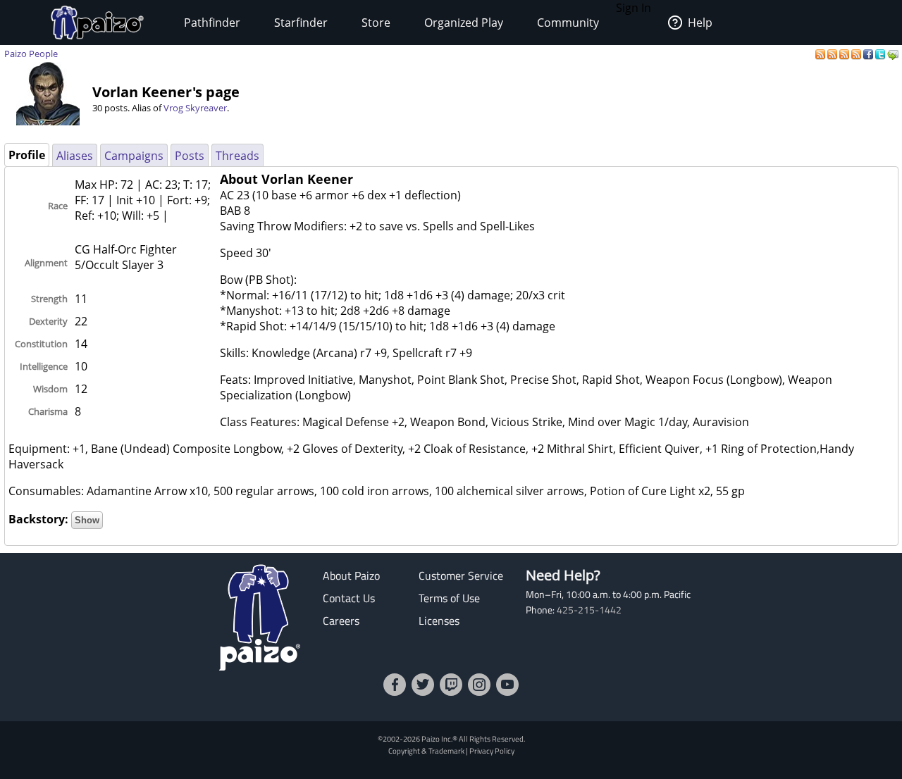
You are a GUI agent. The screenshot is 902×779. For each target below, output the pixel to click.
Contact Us (349, 598)
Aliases (74, 155)
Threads (237, 155)
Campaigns (133, 155)
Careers (341, 620)
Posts (189, 155)
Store (376, 22)
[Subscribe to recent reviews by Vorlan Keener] (845, 53)
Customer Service (461, 575)
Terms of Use (449, 598)
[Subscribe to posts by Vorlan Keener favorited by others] (833, 53)
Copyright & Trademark (426, 750)
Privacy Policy (491, 750)
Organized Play (463, 22)
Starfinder (301, 22)
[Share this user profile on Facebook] (869, 53)
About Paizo (351, 575)
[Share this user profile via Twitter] (881, 53)
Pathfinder (212, 22)
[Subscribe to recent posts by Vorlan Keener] (821, 53)
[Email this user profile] (892, 53)
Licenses (439, 620)
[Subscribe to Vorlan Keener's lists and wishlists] (857, 53)
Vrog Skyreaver (195, 107)
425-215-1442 (589, 610)
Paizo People (31, 53)
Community (568, 22)
